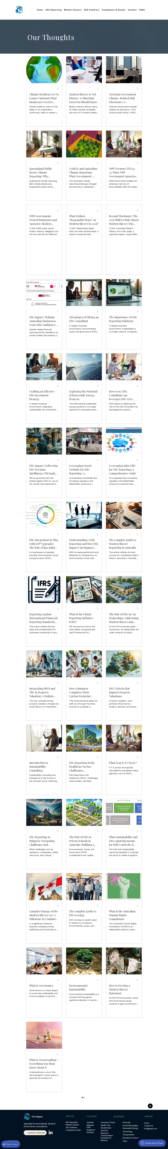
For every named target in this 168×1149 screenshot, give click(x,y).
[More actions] (58, 88)
